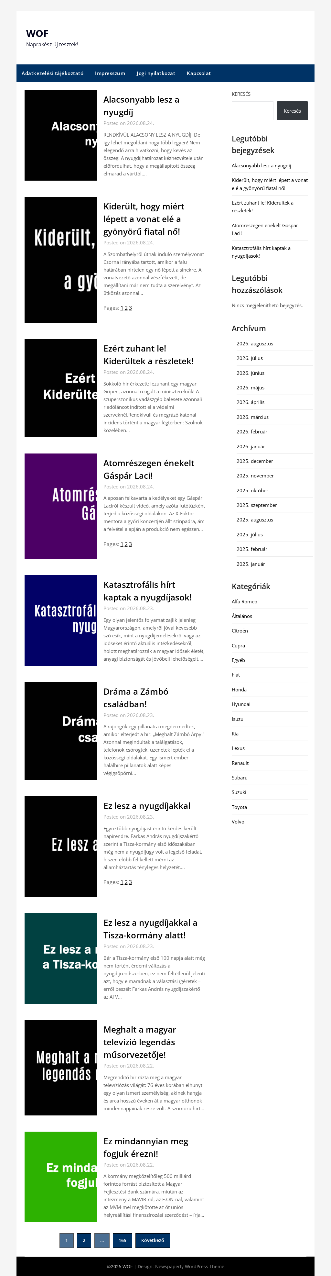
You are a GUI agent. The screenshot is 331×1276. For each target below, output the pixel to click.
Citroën (240, 630)
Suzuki (239, 792)
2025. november (255, 475)
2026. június (250, 373)
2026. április (250, 402)
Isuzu (237, 719)
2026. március (253, 417)
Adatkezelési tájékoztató (52, 73)
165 (122, 1240)
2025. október (252, 490)
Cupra (238, 645)
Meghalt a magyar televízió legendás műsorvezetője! (139, 1042)
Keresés (241, 94)
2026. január (251, 446)
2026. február (252, 431)
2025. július (250, 534)
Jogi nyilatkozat (156, 73)
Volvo (238, 821)
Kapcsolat (199, 73)
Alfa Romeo (244, 601)
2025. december (255, 461)
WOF (37, 33)
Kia (235, 733)
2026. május (250, 387)
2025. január (251, 564)
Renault (240, 763)
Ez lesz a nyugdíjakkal (146, 805)
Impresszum (110, 73)
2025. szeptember (257, 505)
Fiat (236, 674)
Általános (242, 616)
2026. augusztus (255, 343)
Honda (239, 689)
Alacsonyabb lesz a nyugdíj (261, 165)
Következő (152, 1240)
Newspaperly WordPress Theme (189, 1266)
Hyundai (241, 704)
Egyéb (238, 660)
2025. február (252, 549)
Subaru (240, 777)
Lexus (238, 748)
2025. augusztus (255, 519)
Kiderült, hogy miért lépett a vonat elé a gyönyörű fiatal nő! (143, 218)
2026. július (250, 358)
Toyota (239, 807)
